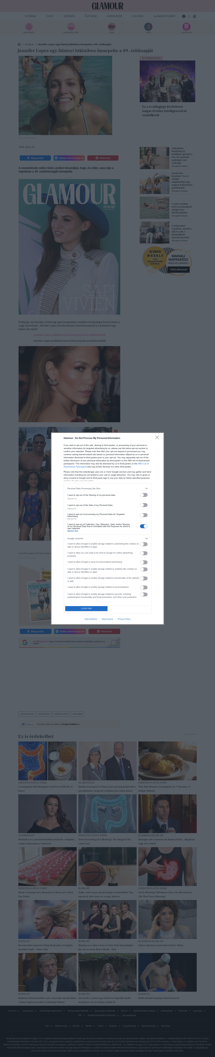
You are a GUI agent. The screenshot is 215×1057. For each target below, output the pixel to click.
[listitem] (107, 488)
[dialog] (107, 529)
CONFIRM (86, 608)
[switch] (144, 495)
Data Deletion (91, 619)
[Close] (158, 438)
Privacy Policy (124, 619)
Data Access (107, 619)
